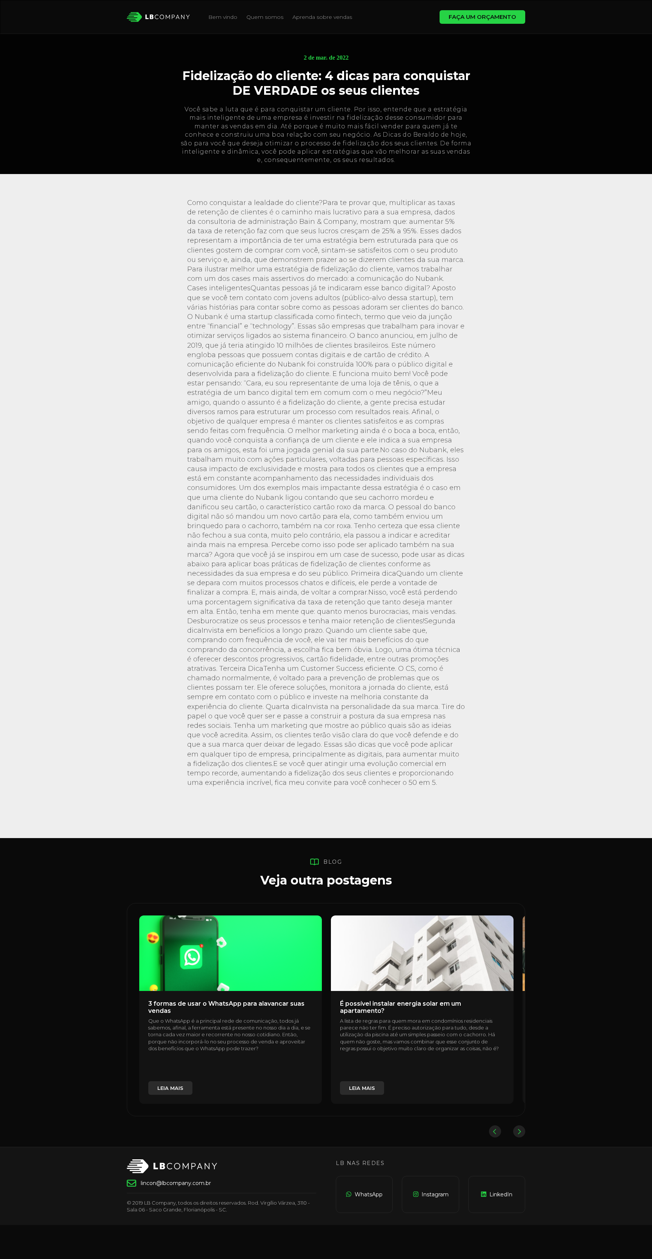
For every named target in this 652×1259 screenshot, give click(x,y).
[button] (495, 1131)
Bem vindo (222, 17)
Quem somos (264, 17)
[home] (158, 17)
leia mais (170, 1088)
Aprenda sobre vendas (322, 17)
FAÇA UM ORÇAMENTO (482, 16)
